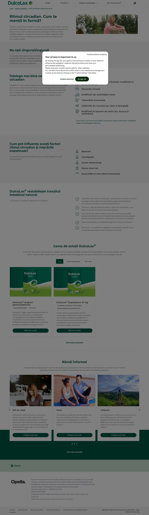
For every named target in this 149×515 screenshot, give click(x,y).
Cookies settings (67, 79)
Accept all (82, 79)
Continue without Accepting (97, 54)
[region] (75, 68)
